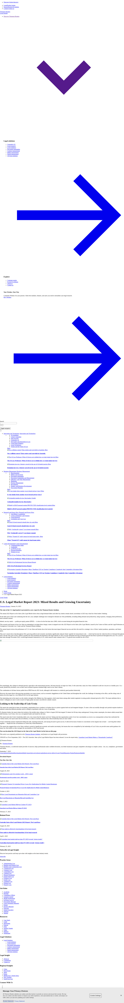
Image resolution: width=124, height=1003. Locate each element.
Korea (5, 974)
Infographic (7, 923)
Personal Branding (16, 550)
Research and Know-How (11, 512)
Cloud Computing (16, 437)
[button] (64, 77)
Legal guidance (11, 147)
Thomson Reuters (7, 743)
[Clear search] (0, 425)
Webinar (6, 931)
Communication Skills (17, 545)
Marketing (14, 481)
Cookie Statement (8, 1001)
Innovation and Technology (11, 433)
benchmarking (10, 753)
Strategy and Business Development (21, 486)
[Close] (121, 995)
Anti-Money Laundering (18, 514)
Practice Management (17, 483)
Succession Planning (17, 488)
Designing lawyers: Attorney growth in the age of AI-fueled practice (28, 468)
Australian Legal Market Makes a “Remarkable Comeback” (96, 737)
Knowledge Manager (10, 901)
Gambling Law (8, 881)
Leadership (14, 547)
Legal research (11, 146)
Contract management (13, 151)
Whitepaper (7, 933)
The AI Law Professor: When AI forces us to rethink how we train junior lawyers (32, 460)
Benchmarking (15, 473)
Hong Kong (7, 971)
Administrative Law (9, 863)
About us (10, 283)
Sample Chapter (8, 928)
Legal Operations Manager (11, 903)
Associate (3, 753)
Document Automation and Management (22, 478)
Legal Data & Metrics (17, 443)
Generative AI (11, 144)
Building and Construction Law (13, 867)
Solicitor (6, 911)
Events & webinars (12, 282)
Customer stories (12, 280)
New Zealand (7, 977)
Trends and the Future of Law (19, 446)
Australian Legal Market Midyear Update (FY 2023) (13, 808)
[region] (62, 995)
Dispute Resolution (9, 875)
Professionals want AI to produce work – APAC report (13, 777)
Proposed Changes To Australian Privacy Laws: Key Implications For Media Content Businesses (24, 787)
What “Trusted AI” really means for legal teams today (24, 540)
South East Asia (8, 979)
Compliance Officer (9, 895)
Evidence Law (8, 878)
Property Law (8, 885)
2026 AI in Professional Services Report (19, 566)
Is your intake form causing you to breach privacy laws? (24, 494)
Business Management (10, 471)
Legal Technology (16, 445)
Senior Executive (8, 910)
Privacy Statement (19, 1001)
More (8, 448)
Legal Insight (4, 13)
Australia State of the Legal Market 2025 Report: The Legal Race (16, 767)
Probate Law (7, 883)
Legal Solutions (8, 576)
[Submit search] (2, 425)
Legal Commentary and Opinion (20, 515)
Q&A (5, 927)
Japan (5, 972)
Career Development (10, 543)
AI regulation (15, 435)
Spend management (13, 154)
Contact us (10, 285)
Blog (46, 450)
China (5, 969)
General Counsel (8, 897)
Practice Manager (9, 906)
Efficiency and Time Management (20, 479)
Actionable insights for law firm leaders (19, 502)
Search (2, 421)
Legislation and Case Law (18, 519)
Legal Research (15, 517)
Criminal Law (8, 873)
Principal (6, 908)
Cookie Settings (95, 995)
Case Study (7, 920)
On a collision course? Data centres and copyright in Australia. (26, 453)
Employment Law (9, 876)
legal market (40, 753)
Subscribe (3, 856)
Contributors (7, 960)
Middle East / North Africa (11, 975)
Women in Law (15, 552)
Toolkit (34, 498)
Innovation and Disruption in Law (20, 442)
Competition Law (9, 871)
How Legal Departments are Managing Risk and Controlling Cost (16, 798)
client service (33, 753)
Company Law (8, 870)
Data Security (15, 438)
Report (34, 562)
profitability (81, 753)
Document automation (13, 149)
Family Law (7, 880)
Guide (5, 922)
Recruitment (14, 484)
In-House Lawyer (9, 900)
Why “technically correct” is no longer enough (21, 533)
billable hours (26, 753)
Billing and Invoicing (17, 474)
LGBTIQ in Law (16, 548)
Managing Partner (69, 753)
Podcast (6, 925)
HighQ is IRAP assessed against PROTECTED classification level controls (30, 509)
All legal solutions (12, 588)
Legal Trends (4, 597)
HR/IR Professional (9, 898)
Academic (6, 892)
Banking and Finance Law (11, 865)
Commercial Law (9, 868)
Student (6, 913)
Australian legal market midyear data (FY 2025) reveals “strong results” (22, 843)
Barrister (6, 893)
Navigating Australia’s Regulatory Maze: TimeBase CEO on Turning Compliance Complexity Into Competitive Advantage (45, 573)
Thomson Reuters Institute (32, 734)
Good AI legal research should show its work (21, 526)
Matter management (13, 152)
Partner (76, 753)
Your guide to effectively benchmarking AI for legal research (18, 832)
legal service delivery (50, 753)
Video (5, 930)
